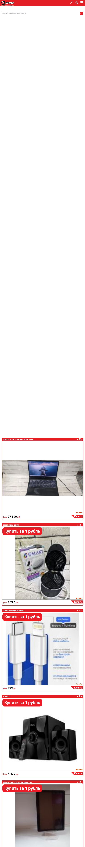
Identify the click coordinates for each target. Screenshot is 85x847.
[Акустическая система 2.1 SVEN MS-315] (42, 735)
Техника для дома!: (11, 525)
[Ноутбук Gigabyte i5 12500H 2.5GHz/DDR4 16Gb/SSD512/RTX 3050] (42, 478)
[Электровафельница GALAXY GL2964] (42, 563)
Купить (78, 516)
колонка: (7, 696)
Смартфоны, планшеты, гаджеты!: (17, 782)
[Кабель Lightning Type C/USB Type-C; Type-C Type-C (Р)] (42, 649)
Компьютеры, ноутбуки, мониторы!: (18, 439)
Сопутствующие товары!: (13, 611)
